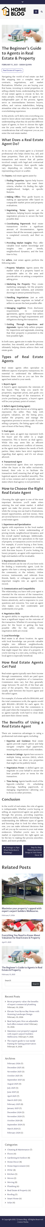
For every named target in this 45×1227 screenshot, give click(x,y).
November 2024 (14, 1116)
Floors (10, 1154)
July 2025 (11, 1088)
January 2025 (13, 1108)
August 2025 (12, 1084)
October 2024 (13, 1120)
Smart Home (13, 1198)
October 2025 (13, 1076)
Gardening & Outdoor (17, 1158)
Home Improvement (16, 1166)
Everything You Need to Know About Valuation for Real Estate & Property (21, 937)
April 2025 (11, 1096)
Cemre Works (23, 1222)
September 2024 (14, 1124)
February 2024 (13, 1133)
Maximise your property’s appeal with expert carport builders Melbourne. (22, 910)
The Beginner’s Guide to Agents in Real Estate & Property (22, 969)
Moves (10, 1178)
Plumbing (11, 1186)
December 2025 (14, 1067)
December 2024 (14, 1112)
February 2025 (13, 1104)
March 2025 (12, 1100)
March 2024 (12, 1129)
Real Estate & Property (12, 70)
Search (8, 980)
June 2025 (11, 1092)
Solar (9, 1202)
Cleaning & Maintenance (18, 1150)
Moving (10, 1182)
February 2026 (13, 1063)
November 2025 (14, 1072)
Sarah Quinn (25, 65)
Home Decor (13, 1162)
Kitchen (10, 1174)
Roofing (11, 1194)
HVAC (10, 1170)
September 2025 (14, 1080)
